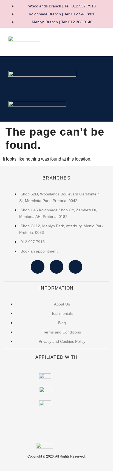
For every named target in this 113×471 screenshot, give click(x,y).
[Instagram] (56, 267)
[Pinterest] (75, 267)
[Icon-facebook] (37, 267)
